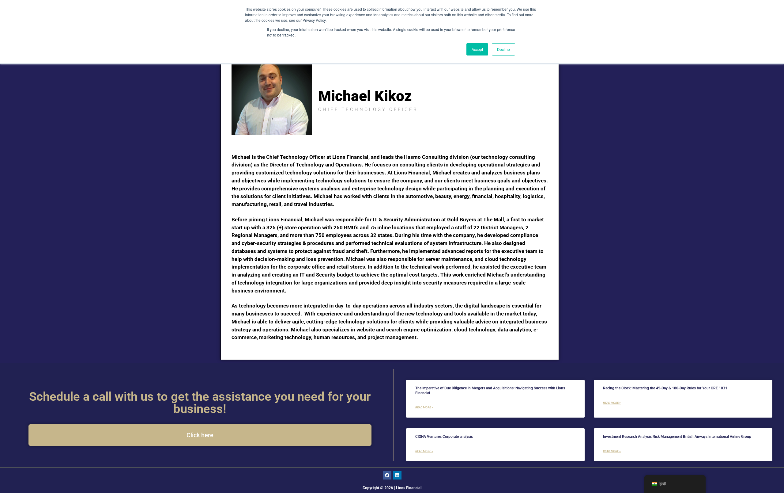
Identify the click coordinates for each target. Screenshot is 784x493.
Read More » (424, 407)
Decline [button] (503, 49)
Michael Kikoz (365, 96)
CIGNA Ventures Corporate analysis (444, 436)
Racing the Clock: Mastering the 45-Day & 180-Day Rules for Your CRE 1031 (665, 388)
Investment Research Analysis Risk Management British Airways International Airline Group (677, 436)
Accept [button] (477, 49)
